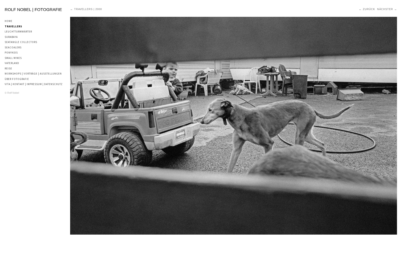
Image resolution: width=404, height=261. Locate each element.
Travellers (13, 26)
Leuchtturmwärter (18, 31)
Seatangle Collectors (21, 42)
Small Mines (13, 58)
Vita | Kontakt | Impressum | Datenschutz (34, 84)
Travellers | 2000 (88, 9)
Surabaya (11, 37)
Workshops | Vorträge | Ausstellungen (33, 73)
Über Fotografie (17, 79)
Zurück (369, 9)
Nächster (385, 9)
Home (8, 21)
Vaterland (12, 63)
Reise (8, 68)
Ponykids (11, 52)
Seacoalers (13, 47)
